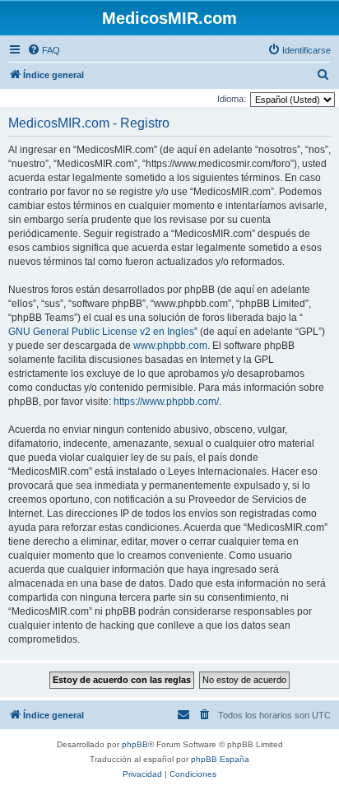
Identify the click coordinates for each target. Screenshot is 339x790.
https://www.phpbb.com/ (166, 401)
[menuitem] (43, 50)
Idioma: (231, 99)
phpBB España (220, 759)
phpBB (135, 744)
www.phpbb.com (170, 345)
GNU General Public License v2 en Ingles (101, 331)
